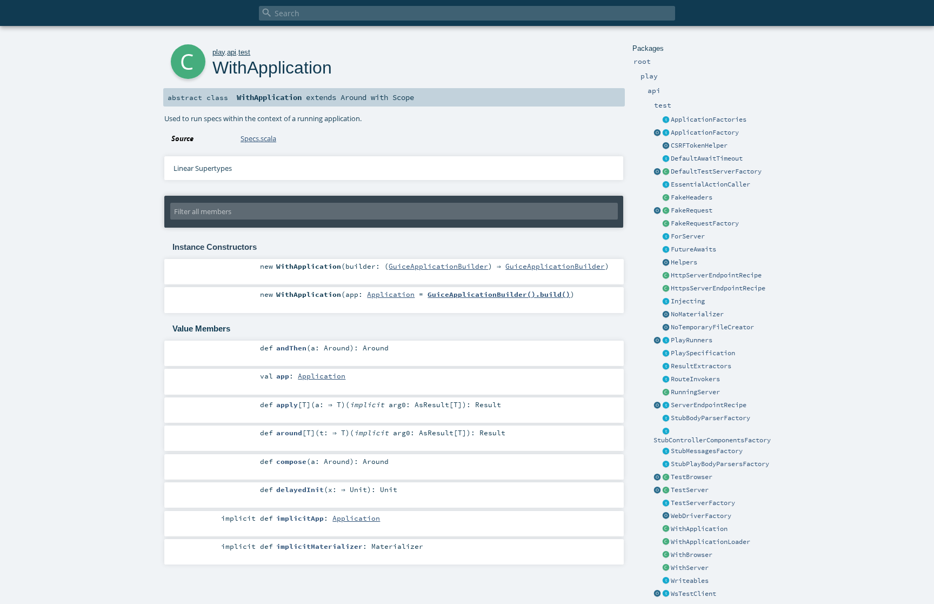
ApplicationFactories (708, 119)
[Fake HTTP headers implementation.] (666, 198)
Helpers (684, 262)
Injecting (688, 301)
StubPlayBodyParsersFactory (720, 464)
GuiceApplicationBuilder (438, 266)
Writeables (690, 581)
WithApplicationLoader (710, 542)
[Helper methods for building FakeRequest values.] (666, 224)
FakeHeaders (691, 197)
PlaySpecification (703, 353)
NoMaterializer (697, 314)
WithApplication (699, 529)
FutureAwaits (693, 249)
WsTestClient (693, 594)
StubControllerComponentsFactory (712, 440)
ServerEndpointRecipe (708, 405)
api (231, 52)
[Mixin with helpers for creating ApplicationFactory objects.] (666, 120)
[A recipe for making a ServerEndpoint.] (666, 405)
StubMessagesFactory (707, 451)
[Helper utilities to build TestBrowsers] (657, 477)
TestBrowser (691, 477)
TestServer (690, 490)
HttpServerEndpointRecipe (716, 275)
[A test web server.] (666, 490)
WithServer (690, 568)
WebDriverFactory (701, 516)
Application (391, 294)
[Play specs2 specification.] (666, 353)
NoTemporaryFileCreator (712, 327)
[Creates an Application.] (666, 133)
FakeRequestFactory (705, 223)
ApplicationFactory (705, 132)
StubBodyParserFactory (710, 418)
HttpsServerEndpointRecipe (718, 288)
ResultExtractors (701, 366)
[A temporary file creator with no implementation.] (666, 327)
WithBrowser (691, 555)
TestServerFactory (703, 503)
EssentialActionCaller (710, 184)
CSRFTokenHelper (699, 145)
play (218, 52)
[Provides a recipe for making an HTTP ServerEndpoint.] (666, 275)
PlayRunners (691, 340)
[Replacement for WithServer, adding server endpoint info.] (666, 237)
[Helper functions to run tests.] (666, 340)
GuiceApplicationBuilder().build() (499, 294)
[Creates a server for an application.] (666, 503)
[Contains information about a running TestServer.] (666, 392)
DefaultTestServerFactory (716, 171)
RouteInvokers (695, 379)
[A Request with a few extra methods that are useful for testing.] (666, 211)
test (244, 52)
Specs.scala (258, 138)
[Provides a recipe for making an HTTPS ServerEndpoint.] (666, 288)
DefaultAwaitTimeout (707, 158)
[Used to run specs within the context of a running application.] (666, 529)
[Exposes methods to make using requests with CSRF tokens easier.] (666, 146)
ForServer (688, 236)
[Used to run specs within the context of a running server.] (666, 568)
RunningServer (695, 392)
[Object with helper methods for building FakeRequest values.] (657, 211)
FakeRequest (691, 210)
